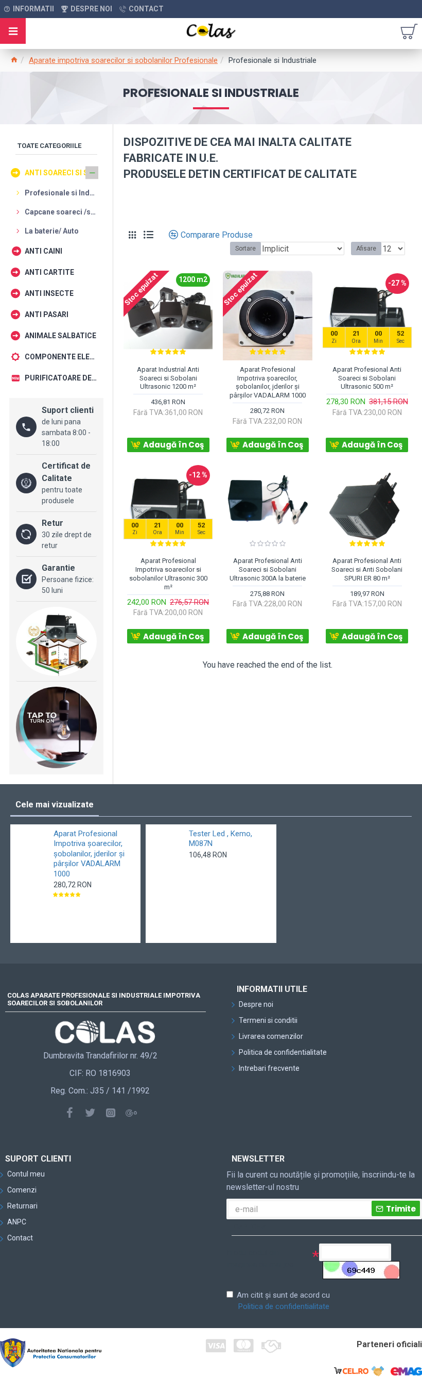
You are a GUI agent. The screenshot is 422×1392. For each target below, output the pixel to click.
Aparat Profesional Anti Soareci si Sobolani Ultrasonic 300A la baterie (268, 569)
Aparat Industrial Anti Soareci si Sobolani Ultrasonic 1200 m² (168, 378)
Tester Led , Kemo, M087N (220, 839)
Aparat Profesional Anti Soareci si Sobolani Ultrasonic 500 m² (366, 378)
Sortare (245, 248)
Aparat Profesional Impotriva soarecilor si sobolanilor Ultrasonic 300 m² (168, 574)
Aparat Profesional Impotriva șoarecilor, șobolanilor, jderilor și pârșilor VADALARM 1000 (268, 383)
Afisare (366, 248)
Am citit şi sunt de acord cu (283, 1301)
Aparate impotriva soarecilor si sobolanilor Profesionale (123, 60)
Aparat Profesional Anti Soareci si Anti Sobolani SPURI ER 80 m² (366, 569)
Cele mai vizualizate (54, 804)
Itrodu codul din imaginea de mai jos (260, 1258)
